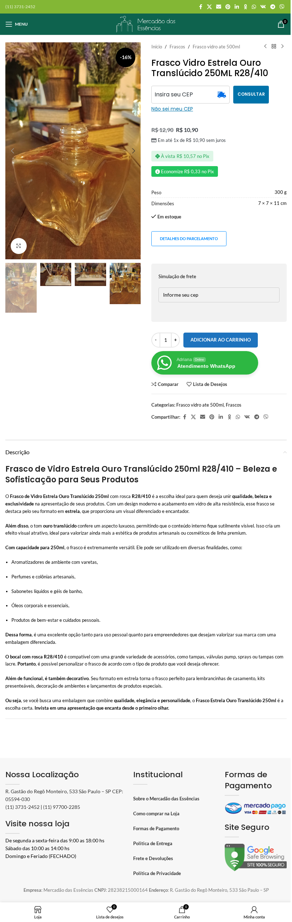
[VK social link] (263, 7)
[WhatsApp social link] (254, 7)
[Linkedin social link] (237, 7)
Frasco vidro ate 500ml (216, 46)
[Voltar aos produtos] (274, 46)
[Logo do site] (146, 23)
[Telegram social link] (272, 7)
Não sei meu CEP (172, 108)
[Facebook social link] (200, 7)
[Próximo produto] (282, 46)
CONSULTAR (251, 94)
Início (156, 46)
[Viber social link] (282, 7)
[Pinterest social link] (228, 7)
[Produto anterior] (265, 46)
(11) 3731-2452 (22, 807)
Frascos (177, 46)
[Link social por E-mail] (218, 7)
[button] (12, 151)
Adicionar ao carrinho (221, 340)
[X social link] (209, 7)
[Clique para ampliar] (19, 246)
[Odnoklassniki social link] (245, 7)
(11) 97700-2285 (61, 807)
